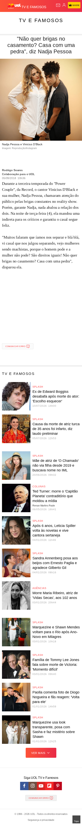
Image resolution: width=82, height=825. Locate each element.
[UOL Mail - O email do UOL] (58, 5)
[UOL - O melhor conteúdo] (14, 6)
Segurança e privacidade (41, 820)
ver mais (38, 753)
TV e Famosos (41, 20)
